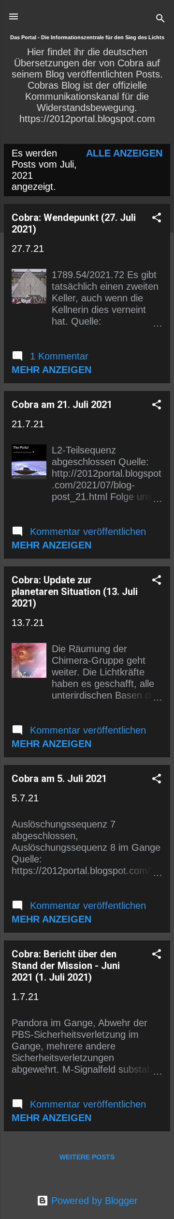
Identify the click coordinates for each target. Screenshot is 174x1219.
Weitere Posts (87, 1157)
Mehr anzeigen (51, 369)
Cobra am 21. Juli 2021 (62, 404)
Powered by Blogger (93, 1200)
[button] (156, 219)
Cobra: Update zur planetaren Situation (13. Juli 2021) (75, 591)
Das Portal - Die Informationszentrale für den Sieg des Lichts (87, 37)
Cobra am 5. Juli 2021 (59, 778)
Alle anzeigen (124, 153)
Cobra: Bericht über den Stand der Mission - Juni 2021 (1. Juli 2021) (66, 965)
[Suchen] (160, 19)
